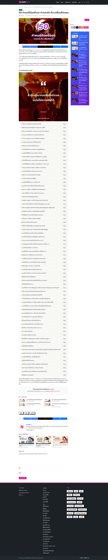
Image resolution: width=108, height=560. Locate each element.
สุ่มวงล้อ (45, 515)
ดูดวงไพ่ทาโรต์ (46, 525)
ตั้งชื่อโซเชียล (46, 506)
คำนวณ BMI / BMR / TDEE (49, 546)
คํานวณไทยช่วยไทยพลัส (48, 550)
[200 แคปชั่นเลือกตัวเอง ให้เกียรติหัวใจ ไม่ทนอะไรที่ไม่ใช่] (47, 404)
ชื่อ (20, 468)
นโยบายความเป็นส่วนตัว (32, 557)
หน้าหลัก (57, 2)
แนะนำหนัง (45, 499)
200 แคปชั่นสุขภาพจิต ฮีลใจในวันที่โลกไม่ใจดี (59, 399)
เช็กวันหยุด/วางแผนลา (48, 536)
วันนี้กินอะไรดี (46, 553)
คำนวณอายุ (45, 534)
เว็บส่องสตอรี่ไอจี (47, 529)
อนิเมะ (75, 517)
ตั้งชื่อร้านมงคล (46, 520)
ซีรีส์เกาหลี (76, 495)
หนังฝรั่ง (69, 517)
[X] (29, 430)
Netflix (70, 491)
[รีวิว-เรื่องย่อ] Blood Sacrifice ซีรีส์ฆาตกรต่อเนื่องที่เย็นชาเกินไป (83, 56)
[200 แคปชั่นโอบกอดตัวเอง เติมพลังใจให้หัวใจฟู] (60, 440)
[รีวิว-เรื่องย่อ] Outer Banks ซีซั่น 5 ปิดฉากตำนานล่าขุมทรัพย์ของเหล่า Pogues (83, 94)
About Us (21, 495)
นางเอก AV (70, 506)
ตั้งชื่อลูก (45, 508)
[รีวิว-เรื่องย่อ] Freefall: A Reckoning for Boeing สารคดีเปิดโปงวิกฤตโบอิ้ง (83, 87)
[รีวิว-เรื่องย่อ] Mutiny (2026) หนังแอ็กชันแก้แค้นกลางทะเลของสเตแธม (83, 101)
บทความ (62, 2)
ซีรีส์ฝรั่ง (69, 495)
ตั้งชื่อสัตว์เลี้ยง (46, 511)
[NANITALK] (24, 2)
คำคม (20, 56)
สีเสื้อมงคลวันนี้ (46, 527)
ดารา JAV (80, 498)
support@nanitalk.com (24, 492)
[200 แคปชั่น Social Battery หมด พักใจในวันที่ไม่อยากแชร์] (75, 36)
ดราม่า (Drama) (71, 498)
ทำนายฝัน (45, 513)
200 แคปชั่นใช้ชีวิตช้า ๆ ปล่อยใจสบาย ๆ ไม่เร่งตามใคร (83, 49)
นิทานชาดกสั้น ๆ (79, 506)
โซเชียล (25, 7)
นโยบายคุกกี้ (26, 557)
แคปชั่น (29, 7)
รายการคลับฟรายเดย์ (38, 50)
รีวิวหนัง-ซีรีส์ (74, 2)
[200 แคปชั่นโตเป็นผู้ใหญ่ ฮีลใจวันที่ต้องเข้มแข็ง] (75, 43)
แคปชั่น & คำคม (67, 2)
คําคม (26, 413)
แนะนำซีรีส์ (45, 501)
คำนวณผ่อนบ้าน (46, 539)
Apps (79, 2)
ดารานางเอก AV (71, 502)
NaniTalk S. (22, 15)
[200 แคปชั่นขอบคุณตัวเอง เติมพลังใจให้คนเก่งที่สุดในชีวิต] (43, 440)
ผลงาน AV (70, 513)
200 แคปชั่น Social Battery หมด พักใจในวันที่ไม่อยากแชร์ (83, 37)
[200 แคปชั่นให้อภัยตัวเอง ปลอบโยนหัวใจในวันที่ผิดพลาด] (26, 440)
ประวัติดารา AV (82, 509)
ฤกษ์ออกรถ (45, 543)
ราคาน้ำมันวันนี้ (46, 518)
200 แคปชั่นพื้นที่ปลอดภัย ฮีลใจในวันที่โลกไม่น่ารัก (34, 399)
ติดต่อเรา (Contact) (23, 490)
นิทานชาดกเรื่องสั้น (72, 509)
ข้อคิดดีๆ (43, 63)
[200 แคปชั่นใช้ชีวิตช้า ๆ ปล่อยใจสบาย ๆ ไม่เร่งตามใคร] (75, 48)
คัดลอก (64, 123)
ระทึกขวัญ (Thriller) (80, 513)
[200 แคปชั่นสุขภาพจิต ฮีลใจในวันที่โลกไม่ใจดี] (47, 400)
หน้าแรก (21, 7)
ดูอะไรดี (44, 497)
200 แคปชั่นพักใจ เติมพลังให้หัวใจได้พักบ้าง (33, 403)
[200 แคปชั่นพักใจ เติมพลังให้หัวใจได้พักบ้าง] (22, 404)
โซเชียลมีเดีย (36, 65)
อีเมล (20, 473)
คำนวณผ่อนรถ (46, 541)
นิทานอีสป (45, 522)
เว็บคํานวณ (45, 548)
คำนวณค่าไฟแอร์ (46, 532)
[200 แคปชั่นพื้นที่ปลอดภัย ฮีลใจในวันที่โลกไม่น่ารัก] (22, 400)
